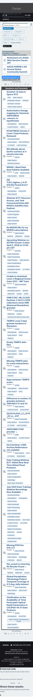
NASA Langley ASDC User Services (20, 651)
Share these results (10, 80)
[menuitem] (11, 645)
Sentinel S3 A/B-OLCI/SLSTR (18, 317)
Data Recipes (12, 260)
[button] (5, 84)
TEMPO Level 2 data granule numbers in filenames (17, 323)
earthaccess (12, 541)
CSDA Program (13, 214)
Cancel (12, 683)
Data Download (13, 221)
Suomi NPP (24, 410)
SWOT (19, 560)
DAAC (5, 35)
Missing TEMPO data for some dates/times (18, 362)
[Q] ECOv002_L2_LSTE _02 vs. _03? (18, 414)
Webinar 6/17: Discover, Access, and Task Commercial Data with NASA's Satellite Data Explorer (19, 203)
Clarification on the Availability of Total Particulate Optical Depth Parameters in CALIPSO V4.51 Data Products (17, 603)
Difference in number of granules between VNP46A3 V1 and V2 (19, 401)
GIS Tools (26, 520)
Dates (21, 39)
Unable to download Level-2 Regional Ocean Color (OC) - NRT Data (19, 279)
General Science (14, 163)
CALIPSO (22, 616)
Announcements (13, 139)
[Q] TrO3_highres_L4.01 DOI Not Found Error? (17, 182)
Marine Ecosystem (14, 529)
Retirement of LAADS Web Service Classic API (18, 60)
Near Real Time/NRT (15, 483)
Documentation (13, 627)
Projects (15, 35)
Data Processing (14, 257)
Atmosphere (12, 124)
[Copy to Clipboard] (0, 695)
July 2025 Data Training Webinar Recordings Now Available (19, 489)
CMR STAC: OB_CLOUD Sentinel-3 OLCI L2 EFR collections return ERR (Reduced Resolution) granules (18, 302)
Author (5, 42)
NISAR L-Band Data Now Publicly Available (18, 168)
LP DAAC (11, 145)
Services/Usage (8, 39)
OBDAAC (18, 236)
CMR (17, 435)
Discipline (18, 32)
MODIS (10, 236)
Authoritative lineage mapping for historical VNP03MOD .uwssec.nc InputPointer (18, 115)
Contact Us (16, 657)
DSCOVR (22, 191)
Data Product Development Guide (19, 620)
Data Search (17, 97)
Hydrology (11, 480)
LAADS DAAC (13, 127)
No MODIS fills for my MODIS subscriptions (17, 228)
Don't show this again (8, 25)
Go (19, 683)
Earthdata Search (14, 100)
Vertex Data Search (15, 107)
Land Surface (22, 145)
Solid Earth (21, 456)
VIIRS (22, 127)
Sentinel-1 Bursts (14, 104)
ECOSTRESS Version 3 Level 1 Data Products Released (18, 133)
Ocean (26, 236)
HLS (28, 453)
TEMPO (10, 338)
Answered (7, 32)
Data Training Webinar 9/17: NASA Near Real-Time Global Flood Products (18, 464)
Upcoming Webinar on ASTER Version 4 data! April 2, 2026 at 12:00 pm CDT (18, 244)
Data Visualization (14, 263)
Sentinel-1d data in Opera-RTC (16, 93)
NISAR (21, 176)
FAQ (20, 335)
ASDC (17, 157)
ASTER (17, 251)
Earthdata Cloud (13, 266)
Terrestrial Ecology (14, 538)
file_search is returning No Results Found (18, 565)
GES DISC (23, 590)
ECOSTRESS (24, 142)
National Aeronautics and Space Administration (16, 653)
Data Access (25, 173)
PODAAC (11, 535)
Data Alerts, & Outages (10, 53)
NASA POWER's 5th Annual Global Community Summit (17, 69)
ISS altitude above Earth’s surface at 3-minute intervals (17, 151)
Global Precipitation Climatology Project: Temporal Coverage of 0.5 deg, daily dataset (18, 580)
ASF (9, 97)
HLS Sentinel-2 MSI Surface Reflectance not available (17, 447)
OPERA (25, 100)
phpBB (10, 659)
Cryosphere (23, 498)
